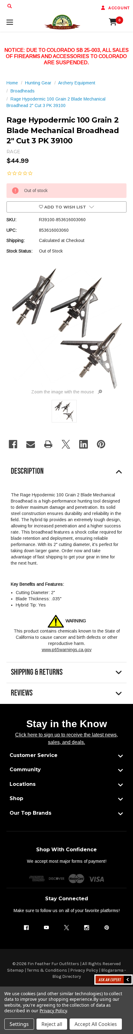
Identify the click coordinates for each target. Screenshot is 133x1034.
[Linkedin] (83, 444)
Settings (19, 1024)
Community (25, 769)
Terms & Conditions (47, 970)
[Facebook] (12, 444)
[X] (65, 444)
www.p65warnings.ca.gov (67, 649)
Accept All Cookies (96, 1024)
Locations (23, 784)
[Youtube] (46, 927)
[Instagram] (86, 927)
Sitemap (15, 970)
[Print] (48, 444)
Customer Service (34, 755)
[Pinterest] (101, 444)
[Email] (30, 444)
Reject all (51, 1024)
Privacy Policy (84, 970)
